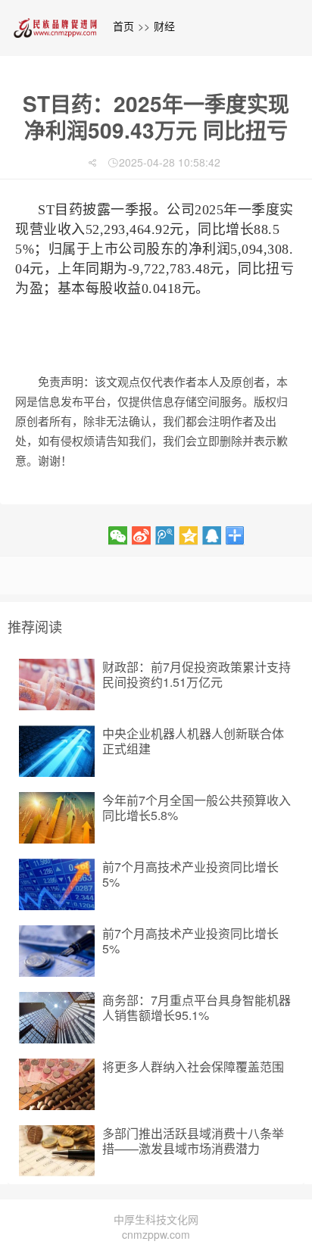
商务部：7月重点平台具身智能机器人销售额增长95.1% (196, 1007)
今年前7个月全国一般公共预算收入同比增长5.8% (196, 807)
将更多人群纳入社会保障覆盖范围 (193, 1066)
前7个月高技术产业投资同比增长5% (190, 874)
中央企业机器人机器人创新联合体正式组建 (193, 741)
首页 (123, 25)
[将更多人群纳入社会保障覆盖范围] (57, 1084)
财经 (164, 25)
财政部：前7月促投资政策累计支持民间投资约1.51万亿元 (196, 674)
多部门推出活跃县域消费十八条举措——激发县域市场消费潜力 (193, 1140)
